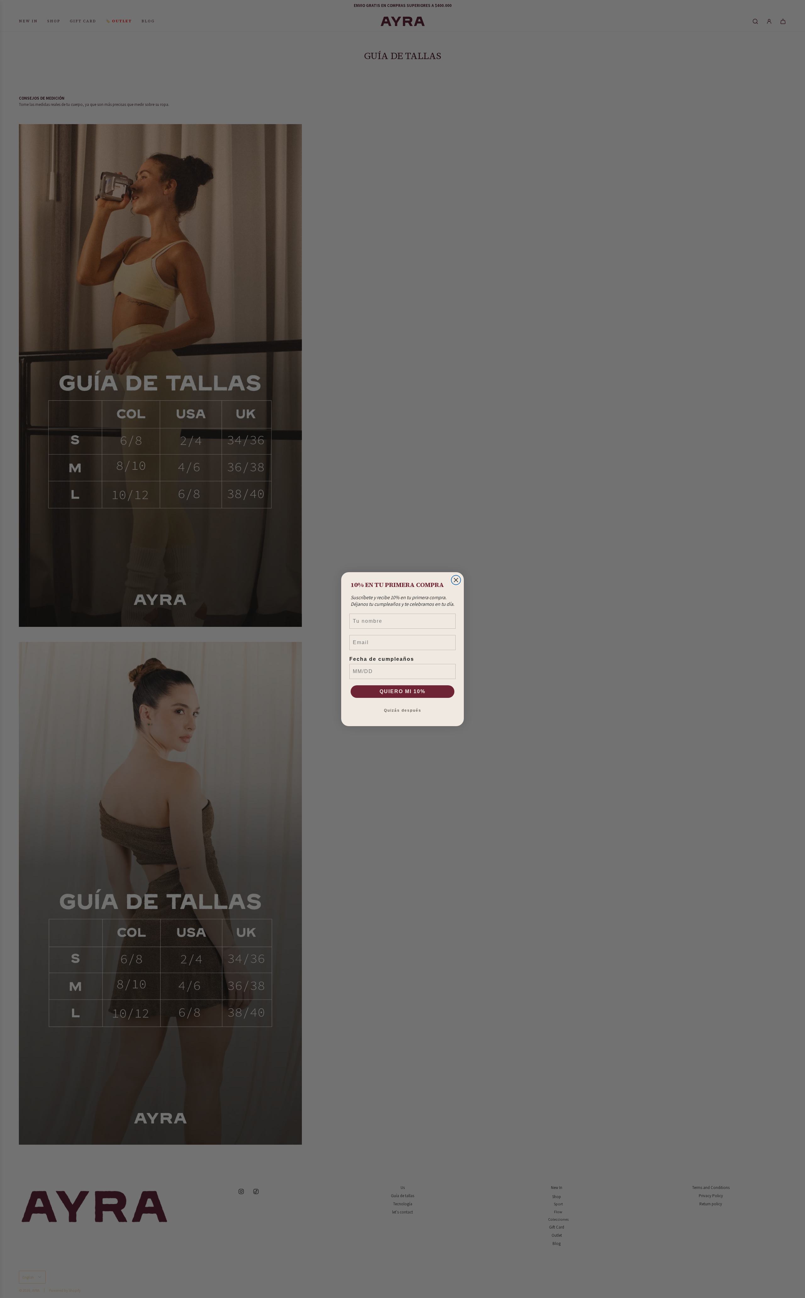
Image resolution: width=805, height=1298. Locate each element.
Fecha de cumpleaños (381, 659)
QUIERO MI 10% (402, 691)
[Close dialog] (456, 580)
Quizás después (402, 710)
